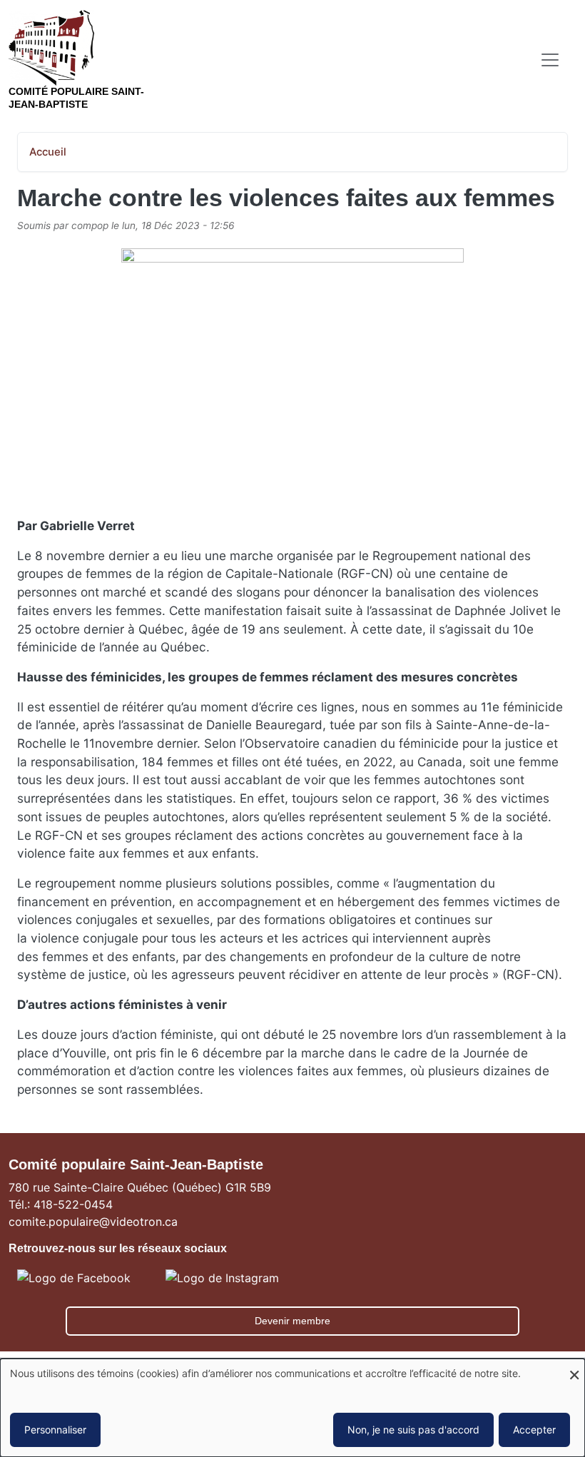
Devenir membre (292, 1320)
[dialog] (292, 1408)
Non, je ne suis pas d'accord (413, 1429)
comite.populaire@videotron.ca (93, 1221)
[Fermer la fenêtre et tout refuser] (574, 1367)
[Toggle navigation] (550, 60)
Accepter (534, 1429)
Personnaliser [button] (55, 1429)
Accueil (47, 152)
